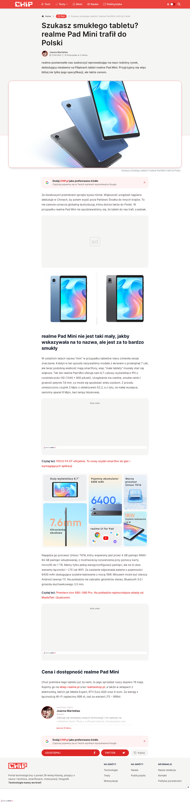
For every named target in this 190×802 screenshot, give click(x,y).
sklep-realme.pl (70, 687)
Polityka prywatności (170, 780)
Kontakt (162, 775)
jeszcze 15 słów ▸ (64, 728)
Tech (47, 4)
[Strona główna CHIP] (23, 4)
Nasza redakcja (167, 770)
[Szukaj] (179, 4)
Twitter (110, 752)
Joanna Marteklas (58, 52)
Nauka (94, 4)
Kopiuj (141, 752)
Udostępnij (53, 752)
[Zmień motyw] (171, 4)
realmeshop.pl (96, 687)
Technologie (111, 770)
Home (48, 16)
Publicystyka (114, 4)
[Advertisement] (95, 425)
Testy (62, 4)
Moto (79, 4)
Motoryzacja (111, 780)
